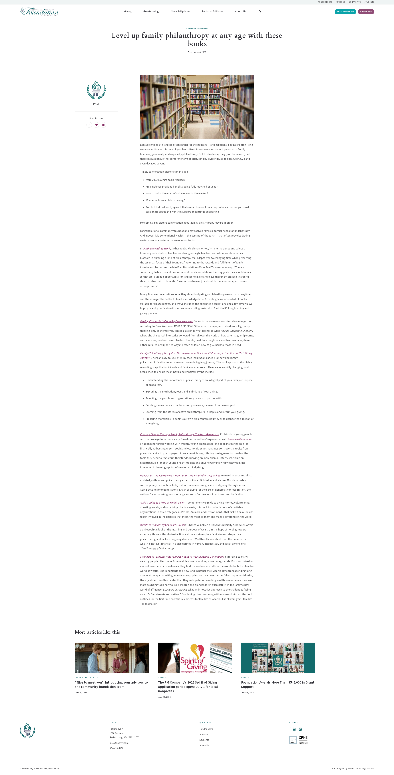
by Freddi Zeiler (162, 503)
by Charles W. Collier (162, 525)
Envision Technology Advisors (361, 768)
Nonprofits (355, 2)
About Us (240, 12)
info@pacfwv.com (119, 743)
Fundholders (325, 2)
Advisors (340, 2)
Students (369, 2)
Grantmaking (151, 12)
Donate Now (366, 12)
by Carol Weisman (166, 322)
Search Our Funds (345, 12)
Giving (128, 12)
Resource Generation (240, 439)
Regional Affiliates (212, 12)
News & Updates (180, 12)
